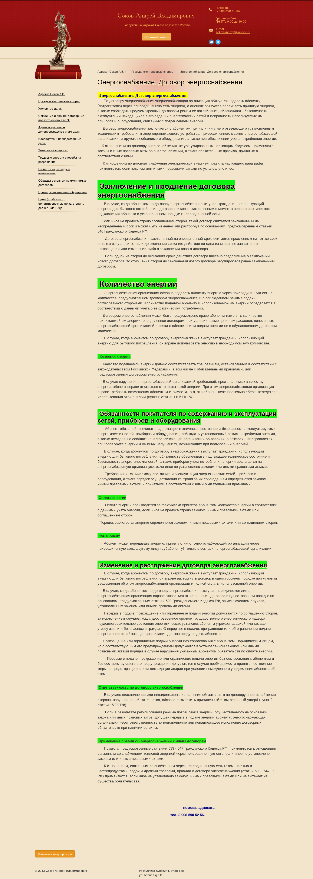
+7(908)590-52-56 (227, 11)
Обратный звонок (156, 37)
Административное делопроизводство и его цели (59, 129)
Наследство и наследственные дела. (59, 140)
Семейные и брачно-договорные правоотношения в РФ (61, 117)
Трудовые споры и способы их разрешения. (59, 159)
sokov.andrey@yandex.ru (233, 32)
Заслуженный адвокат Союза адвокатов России (156, 25)
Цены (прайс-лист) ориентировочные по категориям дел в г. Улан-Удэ (61, 203)
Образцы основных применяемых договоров (62, 182)
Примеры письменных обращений (62, 192)
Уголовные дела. (50, 108)
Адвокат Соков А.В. (51, 94)
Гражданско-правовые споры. (59, 101)
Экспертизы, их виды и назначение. (54, 171)
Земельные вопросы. (53, 150)
